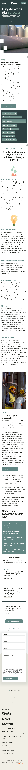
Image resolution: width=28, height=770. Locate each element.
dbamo (8, 763)
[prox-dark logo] (14, 2)
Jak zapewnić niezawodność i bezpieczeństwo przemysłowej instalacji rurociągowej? (14, 591)
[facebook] (12, 703)
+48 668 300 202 (16, 697)
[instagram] (15, 703)
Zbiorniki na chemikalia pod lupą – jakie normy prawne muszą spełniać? (13, 608)
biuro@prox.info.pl (15, 690)
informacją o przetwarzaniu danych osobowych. (11, 674)
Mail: (9, 690)
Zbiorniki (6, 604)
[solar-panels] (14, 214)
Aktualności (6, 569)
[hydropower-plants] (14, 165)
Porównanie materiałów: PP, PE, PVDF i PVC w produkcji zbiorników (13, 573)
